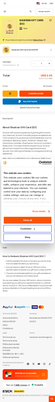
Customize (25, 228)
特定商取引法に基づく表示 (13, 354)
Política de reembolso (11, 357)
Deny (27, 237)
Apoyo (5, 325)
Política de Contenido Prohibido (11, 349)
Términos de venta (10, 340)
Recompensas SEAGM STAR (40, 318)
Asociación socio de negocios (40, 337)
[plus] (49, 63)
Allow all (27, 220)
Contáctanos (8, 328)
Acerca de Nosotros (10, 318)
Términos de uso (9, 337)
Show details (39, 211)
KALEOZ (32, 321)
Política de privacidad (11, 344)
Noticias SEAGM (9, 321)
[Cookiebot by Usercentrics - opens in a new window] (39, 163)
